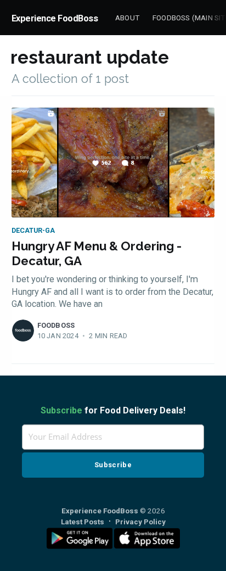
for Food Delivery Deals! (113, 410)
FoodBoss (56, 325)
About (127, 17)
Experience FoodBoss (55, 18)
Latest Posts (82, 521)
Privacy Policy (140, 521)
